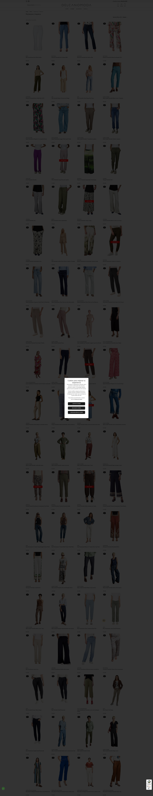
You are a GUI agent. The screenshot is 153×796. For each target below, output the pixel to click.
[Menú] (151, 780)
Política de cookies (78, 399)
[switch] (149, 788)
